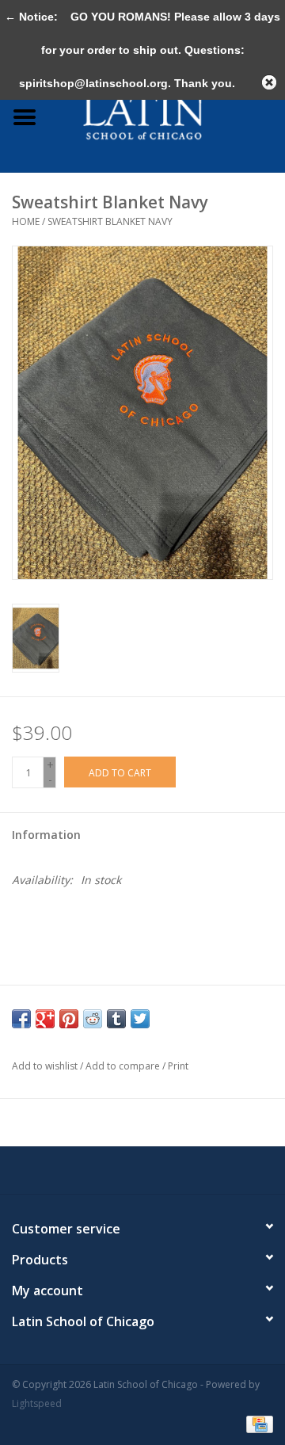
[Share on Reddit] (92, 1018)
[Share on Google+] (45, 1018)
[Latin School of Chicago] (166, 116)
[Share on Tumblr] (116, 1018)
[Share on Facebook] (21, 1018)
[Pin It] (68, 1018)
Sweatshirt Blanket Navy (110, 221)
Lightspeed (37, 1403)
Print (178, 1066)
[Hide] (269, 82)
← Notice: (31, 16)
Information (46, 834)
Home (26, 221)
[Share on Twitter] (140, 1018)
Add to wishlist (45, 1066)
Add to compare (124, 1066)
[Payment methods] (257, 1423)
